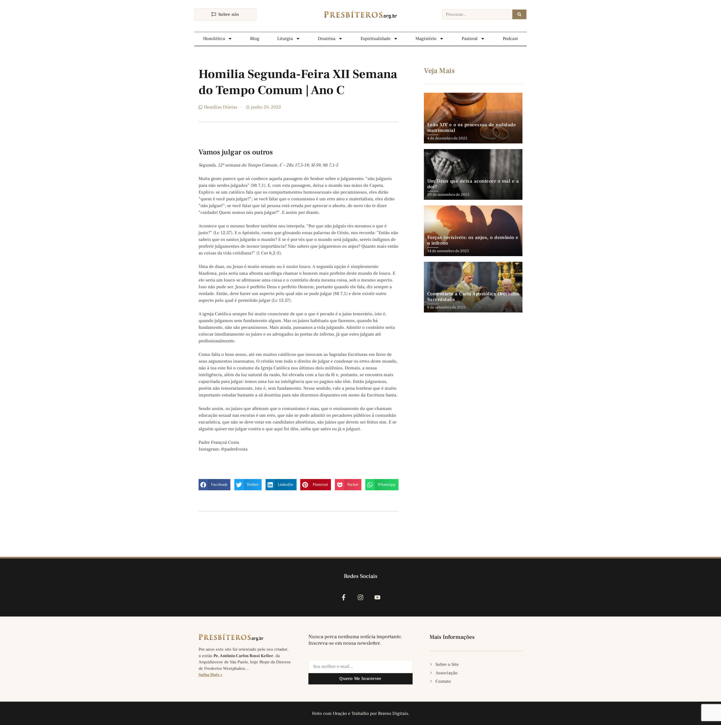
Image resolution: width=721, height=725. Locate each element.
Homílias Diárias (220, 107)
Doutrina (326, 38)
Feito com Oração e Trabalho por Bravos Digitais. (360, 713)
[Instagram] (360, 597)
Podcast (510, 38)
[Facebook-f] (343, 597)
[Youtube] (377, 597)
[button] (214, 484)
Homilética (214, 38)
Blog (254, 38)
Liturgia (285, 38)
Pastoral (470, 38)
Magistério (426, 38)
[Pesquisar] (519, 14)
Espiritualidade (375, 38)
